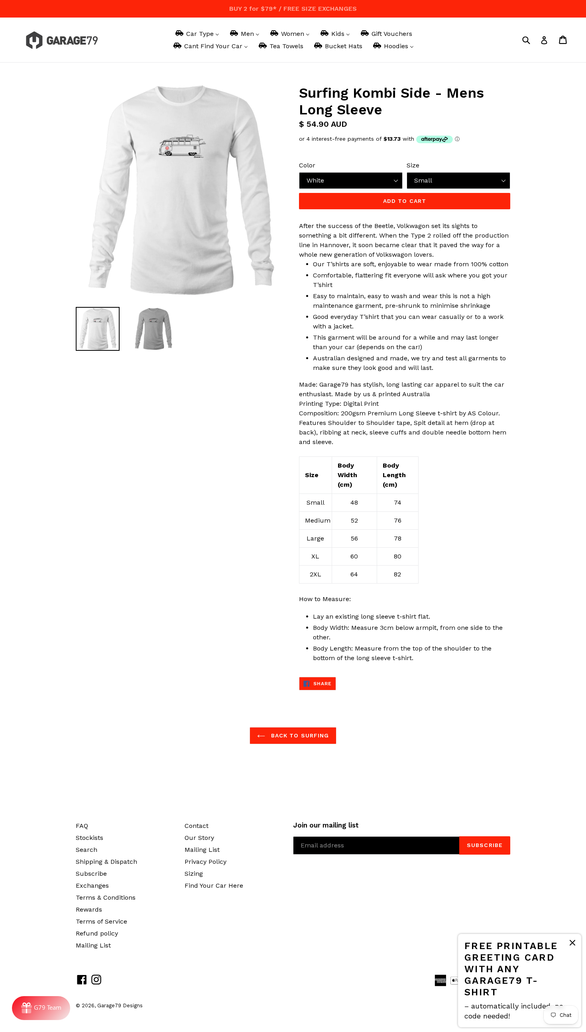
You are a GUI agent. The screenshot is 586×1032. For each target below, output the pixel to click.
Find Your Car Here (214, 885)
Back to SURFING (299, 735)
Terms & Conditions (106, 897)
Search (86, 849)
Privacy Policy (205, 861)
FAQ (82, 826)
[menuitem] (196, 34)
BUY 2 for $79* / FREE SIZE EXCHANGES (293, 8)
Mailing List (93, 945)
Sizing (194, 873)
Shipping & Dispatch (106, 861)
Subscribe (91, 873)
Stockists (89, 837)
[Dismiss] (572, 944)
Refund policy (97, 933)
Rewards (89, 909)
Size (413, 165)
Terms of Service (101, 921)
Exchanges (92, 885)
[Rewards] (41, 1008)
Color (307, 165)
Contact (196, 826)
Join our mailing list (326, 825)
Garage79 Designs (120, 1005)
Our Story (199, 837)
